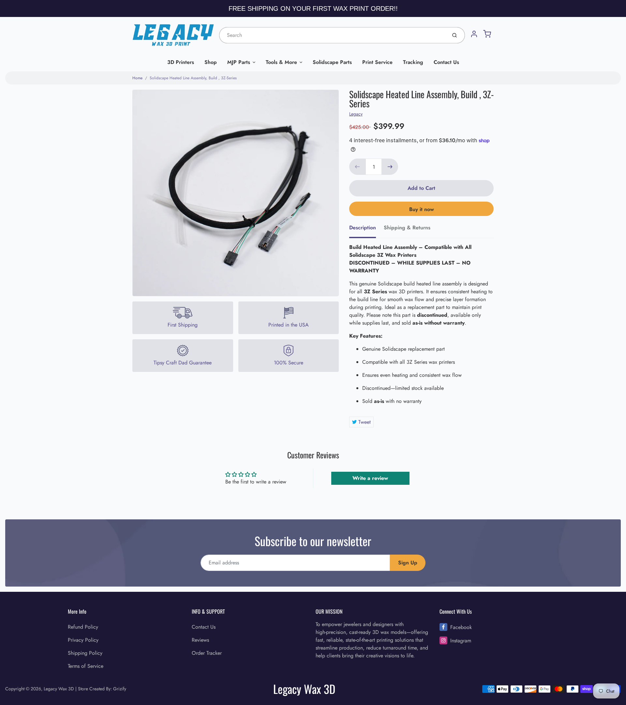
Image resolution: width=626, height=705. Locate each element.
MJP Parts (238, 62)
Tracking (413, 62)
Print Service (377, 62)
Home (137, 78)
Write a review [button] (370, 478)
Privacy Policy (83, 640)
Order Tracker (207, 653)
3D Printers (180, 62)
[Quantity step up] (390, 167)
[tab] (366, 229)
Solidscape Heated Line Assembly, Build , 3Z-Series (193, 78)
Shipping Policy (85, 653)
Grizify (119, 688)
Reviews (200, 640)
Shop (210, 62)
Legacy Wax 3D (59, 688)
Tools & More (281, 62)
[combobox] (332, 35)
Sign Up (407, 562)
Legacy (356, 114)
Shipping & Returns (407, 227)
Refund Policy (83, 627)
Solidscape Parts (332, 62)
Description (362, 227)
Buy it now (421, 209)
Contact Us (446, 62)
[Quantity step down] (357, 167)
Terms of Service (85, 666)
